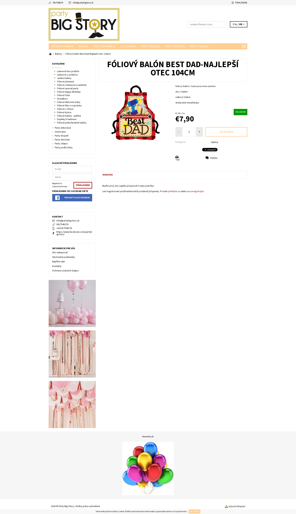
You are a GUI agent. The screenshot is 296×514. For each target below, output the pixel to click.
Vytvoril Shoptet (237, 506)
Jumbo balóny (64, 78)
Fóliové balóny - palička (69, 116)
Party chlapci (199, 46)
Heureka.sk (148, 436)
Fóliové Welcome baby (68, 102)
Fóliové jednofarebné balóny (72, 122)
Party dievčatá (175, 46)
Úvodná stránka (62, 46)
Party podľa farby (64, 147)
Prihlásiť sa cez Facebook (77, 197)
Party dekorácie (104, 46)
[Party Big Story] (84, 24)
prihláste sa (174, 191)
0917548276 (58, 2)
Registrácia (57, 183)
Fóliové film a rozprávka (69, 105)
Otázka (213, 158)
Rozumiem (194, 511)
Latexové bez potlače (68, 71)
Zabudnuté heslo (59, 186)
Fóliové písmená (65, 81)
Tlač (177, 159)
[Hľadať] (224, 24)
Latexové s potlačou (67, 75)
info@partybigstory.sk (83, 2)
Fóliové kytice (64, 112)
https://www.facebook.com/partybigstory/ (74, 233)
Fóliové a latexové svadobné (72, 85)
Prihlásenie (241, 2)
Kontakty (56, 266)
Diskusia (108, 175)
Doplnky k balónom (66, 119)
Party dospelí (150, 46)
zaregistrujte (197, 191)
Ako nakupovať (60, 252)
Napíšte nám (58, 261)
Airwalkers (62, 99)
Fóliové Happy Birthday (69, 92)
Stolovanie (128, 46)
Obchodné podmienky (63, 257)
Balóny (83, 46)
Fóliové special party (67, 88)
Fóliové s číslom (65, 109)
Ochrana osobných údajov (65, 270)
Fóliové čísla (63, 95)
